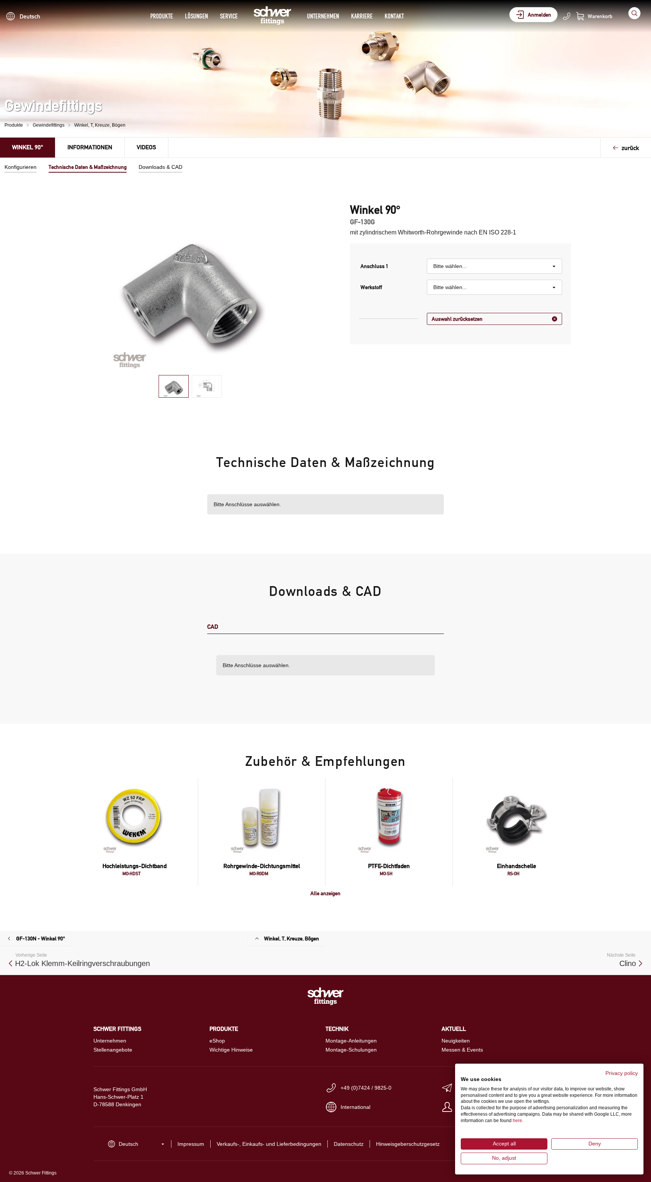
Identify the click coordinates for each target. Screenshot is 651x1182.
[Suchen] (634, 13)
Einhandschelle (516, 866)
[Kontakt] (567, 16)
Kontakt (394, 16)
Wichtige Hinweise (231, 1050)
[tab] (174, 386)
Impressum (190, 1144)
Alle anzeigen (325, 893)
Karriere (362, 16)
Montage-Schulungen (351, 1050)
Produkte (161, 16)
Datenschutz (349, 1144)
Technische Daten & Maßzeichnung (88, 167)
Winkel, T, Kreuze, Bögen (99, 125)
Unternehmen (323, 16)
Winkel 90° (27, 147)
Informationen (89, 147)
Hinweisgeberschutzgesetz (408, 1144)
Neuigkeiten (456, 1041)
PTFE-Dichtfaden (389, 866)
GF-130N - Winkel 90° (40, 938)
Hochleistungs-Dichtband (134, 866)
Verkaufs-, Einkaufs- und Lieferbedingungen (269, 1144)
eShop (217, 1041)
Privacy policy (621, 1073)
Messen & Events (462, 1050)
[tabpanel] (190, 286)
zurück (630, 148)
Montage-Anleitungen (351, 1041)
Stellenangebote (112, 1050)
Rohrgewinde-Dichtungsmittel (261, 866)
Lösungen (196, 16)
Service (229, 16)
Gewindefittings (48, 125)
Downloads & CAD (160, 167)
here (517, 1120)
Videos (146, 147)
